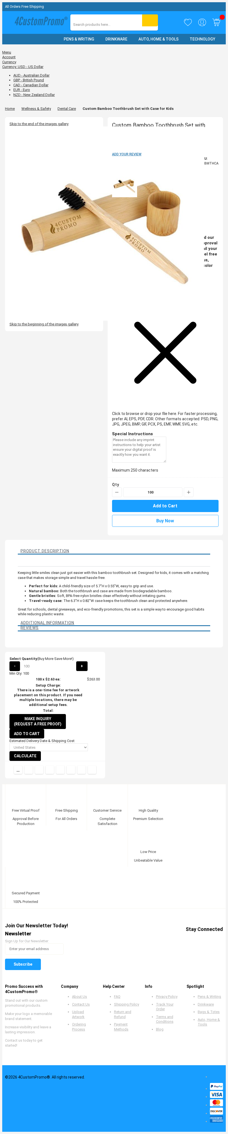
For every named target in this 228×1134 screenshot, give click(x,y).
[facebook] (165, 938)
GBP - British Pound (28, 80)
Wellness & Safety (36, 109)
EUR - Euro (21, 90)
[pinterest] (186, 938)
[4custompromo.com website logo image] (40, 22)
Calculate (25, 756)
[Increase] (189, 492)
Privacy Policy (166, 996)
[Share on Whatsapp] (71, 770)
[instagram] (207, 938)
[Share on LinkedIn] (50, 770)
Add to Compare (18, 770)
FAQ (117, 996)
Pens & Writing (209, 996)
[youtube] (197, 938)
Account (9, 57)
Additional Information (47, 623)
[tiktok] (218, 938)
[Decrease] (117, 492)
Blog (159, 1029)
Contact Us (81, 1004)
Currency (9, 62)
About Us (79, 996)
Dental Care (67, 109)
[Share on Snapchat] (81, 770)
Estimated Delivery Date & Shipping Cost (42, 741)
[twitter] (175, 938)
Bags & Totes (209, 1012)
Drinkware (206, 1004)
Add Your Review (127, 154)
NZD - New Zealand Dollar (34, 95)
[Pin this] (60, 770)
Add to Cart (27, 733)
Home (10, 109)
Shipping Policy (126, 1004)
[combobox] (98, 25)
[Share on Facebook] (28, 770)
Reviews (30, 628)
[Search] (150, 20)
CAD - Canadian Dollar (30, 85)
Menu (6, 52)
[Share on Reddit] (92, 770)
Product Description (45, 551)
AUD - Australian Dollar (31, 75)
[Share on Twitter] (39, 770)
